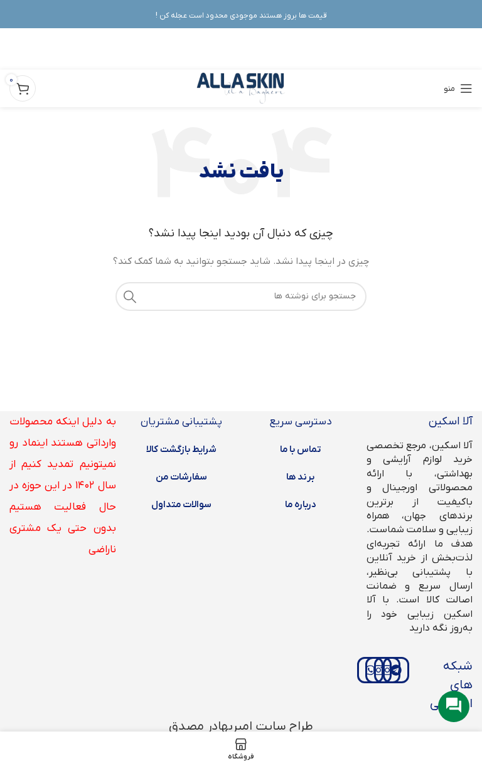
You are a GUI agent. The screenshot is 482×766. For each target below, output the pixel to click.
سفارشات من (181, 477)
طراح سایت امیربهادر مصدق (241, 726)
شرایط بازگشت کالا (181, 449)
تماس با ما (300, 449)
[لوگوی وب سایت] (241, 88)
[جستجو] (129, 296)
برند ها (300, 477)
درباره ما (300, 504)
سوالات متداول (181, 504)
